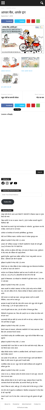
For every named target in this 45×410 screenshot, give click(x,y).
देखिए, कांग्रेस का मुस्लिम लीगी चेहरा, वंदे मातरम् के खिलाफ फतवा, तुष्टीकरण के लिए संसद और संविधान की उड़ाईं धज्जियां (22, 251)
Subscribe (7, 202)
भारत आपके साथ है (26, 71)
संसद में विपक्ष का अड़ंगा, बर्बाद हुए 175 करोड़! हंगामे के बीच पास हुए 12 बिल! (22, 386)
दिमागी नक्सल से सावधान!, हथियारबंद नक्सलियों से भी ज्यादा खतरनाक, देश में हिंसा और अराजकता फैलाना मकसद (22, 331)
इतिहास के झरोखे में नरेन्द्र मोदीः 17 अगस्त (13, 342)
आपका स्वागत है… (6, 71)
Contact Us (37, 404)
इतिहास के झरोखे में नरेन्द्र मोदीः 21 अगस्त (13, 240)
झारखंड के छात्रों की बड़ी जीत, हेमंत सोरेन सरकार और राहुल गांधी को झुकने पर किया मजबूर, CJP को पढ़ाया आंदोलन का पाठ (22, 305)
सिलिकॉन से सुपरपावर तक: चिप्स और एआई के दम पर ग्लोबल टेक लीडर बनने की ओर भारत (22, 314)
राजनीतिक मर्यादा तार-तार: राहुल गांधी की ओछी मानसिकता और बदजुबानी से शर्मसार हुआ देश (21, 365)
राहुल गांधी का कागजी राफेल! (10, 97)
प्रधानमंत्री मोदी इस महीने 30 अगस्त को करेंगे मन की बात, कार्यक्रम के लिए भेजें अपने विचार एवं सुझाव (22, 321)
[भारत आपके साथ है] (30, 62)
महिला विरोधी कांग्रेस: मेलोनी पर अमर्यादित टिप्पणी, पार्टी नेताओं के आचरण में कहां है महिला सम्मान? (21, 353)
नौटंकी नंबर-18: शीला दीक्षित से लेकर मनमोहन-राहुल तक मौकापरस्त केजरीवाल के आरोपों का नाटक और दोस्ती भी (22, 267)
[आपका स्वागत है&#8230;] (10, 62)
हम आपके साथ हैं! (6, 87)
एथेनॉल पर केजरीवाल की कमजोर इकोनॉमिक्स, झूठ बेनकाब (17, 233)
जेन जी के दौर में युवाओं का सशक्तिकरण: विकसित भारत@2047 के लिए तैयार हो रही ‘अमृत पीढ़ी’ (22, 391)
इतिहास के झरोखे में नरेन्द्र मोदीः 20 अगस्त (13, 262)
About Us (7, 404)
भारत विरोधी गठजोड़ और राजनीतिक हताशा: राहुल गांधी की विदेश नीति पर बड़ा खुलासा (22, 337)
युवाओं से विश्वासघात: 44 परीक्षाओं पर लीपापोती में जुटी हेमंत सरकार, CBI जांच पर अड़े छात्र (22, 280)
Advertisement (26, 404)
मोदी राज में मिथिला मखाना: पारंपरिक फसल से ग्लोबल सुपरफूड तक (19, 236)
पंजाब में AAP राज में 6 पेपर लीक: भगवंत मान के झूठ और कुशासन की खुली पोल (21, 397)
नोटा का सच (40, 97)
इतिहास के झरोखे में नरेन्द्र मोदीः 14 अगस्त (13, 370)
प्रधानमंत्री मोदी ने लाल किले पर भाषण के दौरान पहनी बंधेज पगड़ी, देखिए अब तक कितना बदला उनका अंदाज (22, 347)
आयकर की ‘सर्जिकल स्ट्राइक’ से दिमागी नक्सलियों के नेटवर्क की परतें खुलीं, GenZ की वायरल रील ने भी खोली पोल (21, 245)
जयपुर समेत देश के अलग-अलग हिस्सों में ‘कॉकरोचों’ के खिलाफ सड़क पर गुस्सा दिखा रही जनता (22, 215)
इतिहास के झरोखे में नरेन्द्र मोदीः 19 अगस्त (13, 285)
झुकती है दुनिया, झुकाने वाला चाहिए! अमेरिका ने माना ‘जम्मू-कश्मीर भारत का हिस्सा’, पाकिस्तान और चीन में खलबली (21, 258)
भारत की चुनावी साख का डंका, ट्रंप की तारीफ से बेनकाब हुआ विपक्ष (19, 309)
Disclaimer (16, 404)
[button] (41, 3)
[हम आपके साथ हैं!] (10, 78)
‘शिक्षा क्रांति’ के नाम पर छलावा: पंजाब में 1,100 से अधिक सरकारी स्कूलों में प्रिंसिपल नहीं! (21, 222)
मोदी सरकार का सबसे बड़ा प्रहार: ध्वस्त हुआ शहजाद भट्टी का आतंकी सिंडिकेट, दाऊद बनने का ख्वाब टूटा (20, 298)
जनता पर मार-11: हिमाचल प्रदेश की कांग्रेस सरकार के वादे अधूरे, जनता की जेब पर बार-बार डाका (22, 375)
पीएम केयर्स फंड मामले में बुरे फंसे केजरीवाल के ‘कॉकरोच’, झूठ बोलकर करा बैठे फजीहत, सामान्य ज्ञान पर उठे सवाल (22, 228)
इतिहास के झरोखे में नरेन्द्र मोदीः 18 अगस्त (13, 326)
